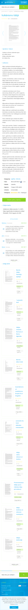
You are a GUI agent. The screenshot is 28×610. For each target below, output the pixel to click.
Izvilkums (5, 63)
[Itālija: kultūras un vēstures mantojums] (9, 520)
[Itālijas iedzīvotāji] (9, 550)
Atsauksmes (5, 594)
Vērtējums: (7, 192)
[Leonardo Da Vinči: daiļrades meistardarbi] (8, 433)
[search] (23, 574)
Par (2, 592)
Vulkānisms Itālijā (19, 11)
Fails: (5, 181)
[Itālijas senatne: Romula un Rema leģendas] (9, 340)
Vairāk (16, 604)
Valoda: (6, 184)
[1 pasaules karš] (9, 313)
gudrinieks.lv (5, 11)
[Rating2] (12, 192)
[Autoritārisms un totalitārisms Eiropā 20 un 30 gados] (8, 399)
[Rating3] (14, 192)
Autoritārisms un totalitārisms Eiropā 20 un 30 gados (19, 391)
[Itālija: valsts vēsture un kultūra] (9, 465)
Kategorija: (7, 178)
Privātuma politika (6, 590)
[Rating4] (15, 192)
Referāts (18, 179)
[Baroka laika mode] (9, 372)
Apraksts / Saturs (8, 49)
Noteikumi (4, 588)
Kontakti (24, 586)
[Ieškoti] (23, 7)
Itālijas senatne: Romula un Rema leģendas (19, 331)
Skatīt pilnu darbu (14, 199)
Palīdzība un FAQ (6, 586)
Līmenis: (6, 189)
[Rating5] (16, 192)
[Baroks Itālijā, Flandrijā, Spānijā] (9, 283)
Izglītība (11, 11)
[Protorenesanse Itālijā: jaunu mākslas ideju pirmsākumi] (8, 495)
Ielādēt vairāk (14, 260)
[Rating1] (11, 192)
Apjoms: (6, 187)
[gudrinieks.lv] (10, 3)
